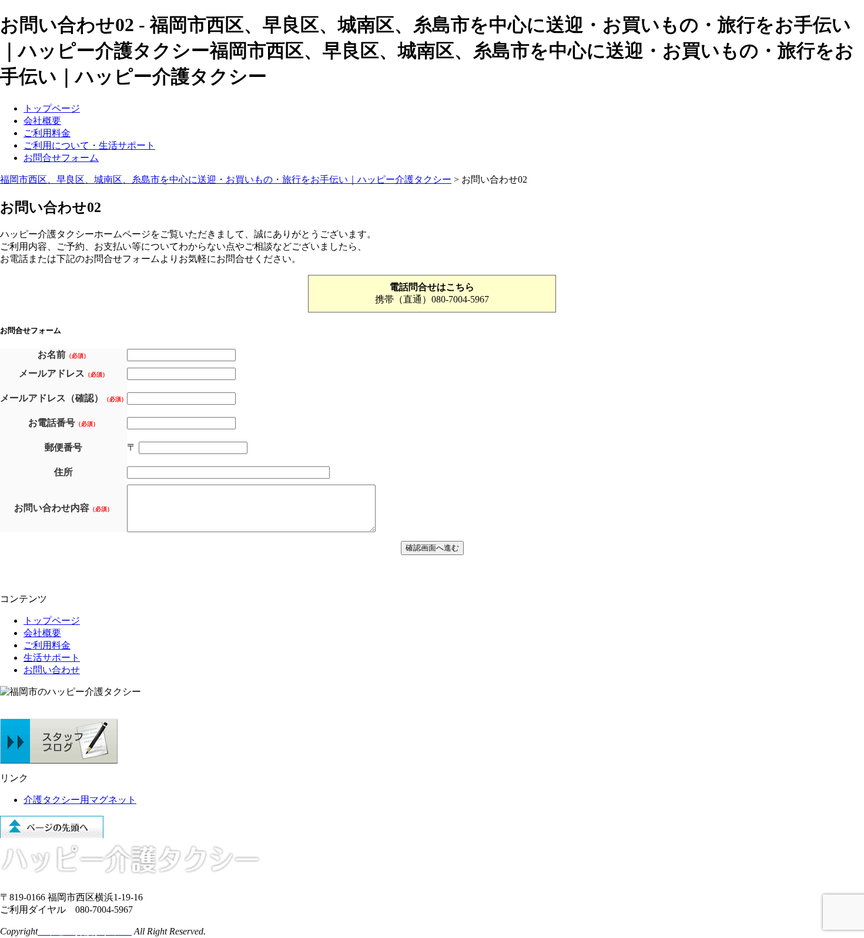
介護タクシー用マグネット (80, 800)
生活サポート (52, 658)
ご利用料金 (47, 133)
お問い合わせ (52, 670)
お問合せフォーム (61, 158)
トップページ (52, 108)
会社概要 (42, 121)
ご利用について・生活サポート (89, 145)
